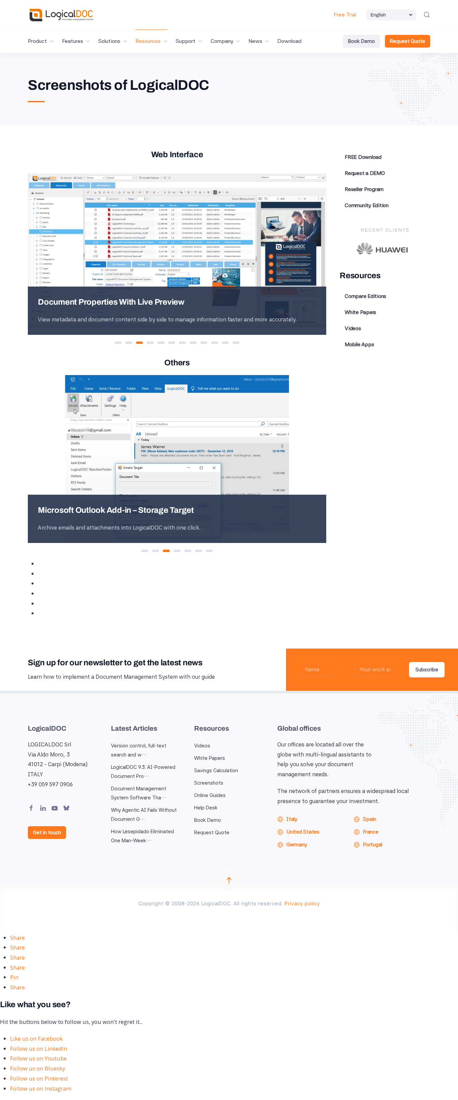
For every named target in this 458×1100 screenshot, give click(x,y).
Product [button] (37, 41)
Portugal (372, 844)
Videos (353, 328)
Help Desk (206, 808)
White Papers (360, 312)
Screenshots (208, 783)
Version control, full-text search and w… (138, 750)
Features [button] (72, 41)
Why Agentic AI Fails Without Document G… (144, 814)
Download (289, 41)
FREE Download (363, 157)
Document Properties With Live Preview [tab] (142, 343)
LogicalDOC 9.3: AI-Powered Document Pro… (143, 771)
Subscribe (426, 670)
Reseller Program (364, 189)
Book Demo (361, 41)
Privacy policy (302, 904)
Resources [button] (148, 41)
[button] (426, 14)
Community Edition (367, 205)
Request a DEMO (365, 173)
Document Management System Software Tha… (138, 793)
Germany (296, 844)
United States (303, 832)
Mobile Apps (359, 344)
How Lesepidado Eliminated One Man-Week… (142, 836)
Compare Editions (365, 296)
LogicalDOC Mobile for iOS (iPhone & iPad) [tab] (212, 551)
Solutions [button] (109, 41)
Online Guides (210, 795)
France (371, 832)
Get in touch (47, 833)
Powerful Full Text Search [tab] (153, 343)
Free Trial (345, 15)
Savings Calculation (216, 771)
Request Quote (407, 41)
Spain (369, 819)
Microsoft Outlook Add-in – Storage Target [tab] (169, 551)
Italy (291, 819)
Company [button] (222, 41)
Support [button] (185, 41)
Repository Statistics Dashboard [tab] (228, 343)
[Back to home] (61, 15)
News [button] (255, 41)
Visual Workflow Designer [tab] (185, 343)
